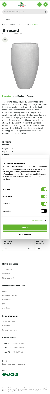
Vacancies (6, 274)
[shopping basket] (45, 4)
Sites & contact (8, 278)
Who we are (7, 269)
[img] (22, 4)
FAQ (3, 304)
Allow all (25, 227)
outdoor (26, 25)
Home (4, 25)
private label (15, 25)
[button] (45, 12)
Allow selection (25, 234)
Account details (8, 291)
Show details (37, 220)
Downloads (6, 300)
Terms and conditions (10, 321)
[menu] (4, 4)
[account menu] (39, 4)
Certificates (6, 308)
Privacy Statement (9, 330)
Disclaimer (6, 326)
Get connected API (9, 295)
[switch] (44, 196)
